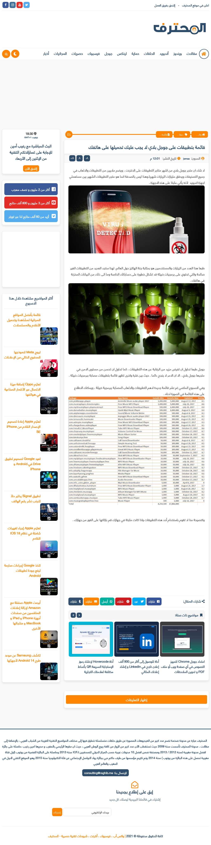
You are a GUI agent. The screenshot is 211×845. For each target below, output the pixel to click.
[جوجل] (48, 5)
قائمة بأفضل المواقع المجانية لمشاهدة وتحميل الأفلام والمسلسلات (24, 319)
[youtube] (19, 5)
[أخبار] (76, 5)
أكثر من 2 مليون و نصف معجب (31, 189)
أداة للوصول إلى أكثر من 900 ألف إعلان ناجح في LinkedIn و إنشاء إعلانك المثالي (139, 666)
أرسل (105, 601)
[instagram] (12, 5)
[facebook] (5, 5)
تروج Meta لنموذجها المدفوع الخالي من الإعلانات (22, 354)
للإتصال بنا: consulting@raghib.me (105, 772)
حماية (135, 53)
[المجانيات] (69, 5)
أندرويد (164, 53)
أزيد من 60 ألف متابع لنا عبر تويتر (29, 216)
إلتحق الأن (31, 168)
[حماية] (33, 5)
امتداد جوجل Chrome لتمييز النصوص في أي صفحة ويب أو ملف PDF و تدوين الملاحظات (183, 666)
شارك (152, 601)
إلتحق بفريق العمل (165, 5)
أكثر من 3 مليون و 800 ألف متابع (29, 202)
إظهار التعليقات (136, 699)
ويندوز (177, 53)
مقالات (192, 53)
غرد (136, 601)
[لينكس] (41, 5)
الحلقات (149, 53)
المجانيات (60, 53)
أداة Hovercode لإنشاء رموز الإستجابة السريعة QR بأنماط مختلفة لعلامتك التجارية (95, 666)
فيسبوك (94, 53)
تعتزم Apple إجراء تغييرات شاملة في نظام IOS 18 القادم (24, 533)
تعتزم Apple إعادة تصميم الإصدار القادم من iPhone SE (24, 426)
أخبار (46, 53)
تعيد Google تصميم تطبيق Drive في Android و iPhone (23, 463)
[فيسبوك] (55, 5)
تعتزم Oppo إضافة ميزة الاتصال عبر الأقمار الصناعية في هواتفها (23, 389)
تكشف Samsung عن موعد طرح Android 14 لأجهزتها (23, 657)
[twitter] (26, 5)
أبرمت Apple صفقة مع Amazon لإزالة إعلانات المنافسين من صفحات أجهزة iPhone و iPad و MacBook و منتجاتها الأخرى (25, 615)
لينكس (122, 53)
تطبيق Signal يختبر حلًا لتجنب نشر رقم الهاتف (26, 498)
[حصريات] (62, 5)
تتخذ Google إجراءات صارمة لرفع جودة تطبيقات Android (22, 570)
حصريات (77, 53)
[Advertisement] (105, 92)
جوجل (108, 53)
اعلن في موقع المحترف (195, 5)
